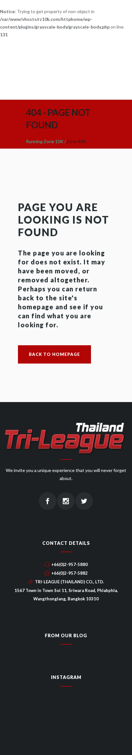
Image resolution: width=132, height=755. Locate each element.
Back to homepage (54, 354)
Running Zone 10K (44, 141)
